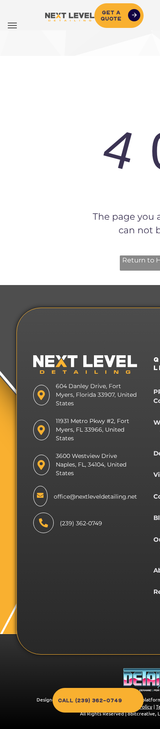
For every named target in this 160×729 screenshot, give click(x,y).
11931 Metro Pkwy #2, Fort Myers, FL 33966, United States (92, 429)
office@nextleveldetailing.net (95, 496)
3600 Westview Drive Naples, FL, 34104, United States (91, 464)
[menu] (12, 25)
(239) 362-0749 (81, 523)
